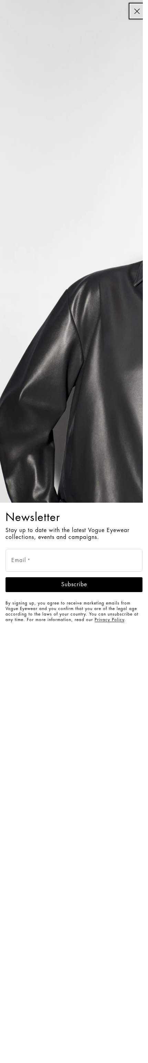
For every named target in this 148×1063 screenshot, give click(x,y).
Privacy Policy (109, 620)
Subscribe (74, 584)
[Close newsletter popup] (137, 11)
